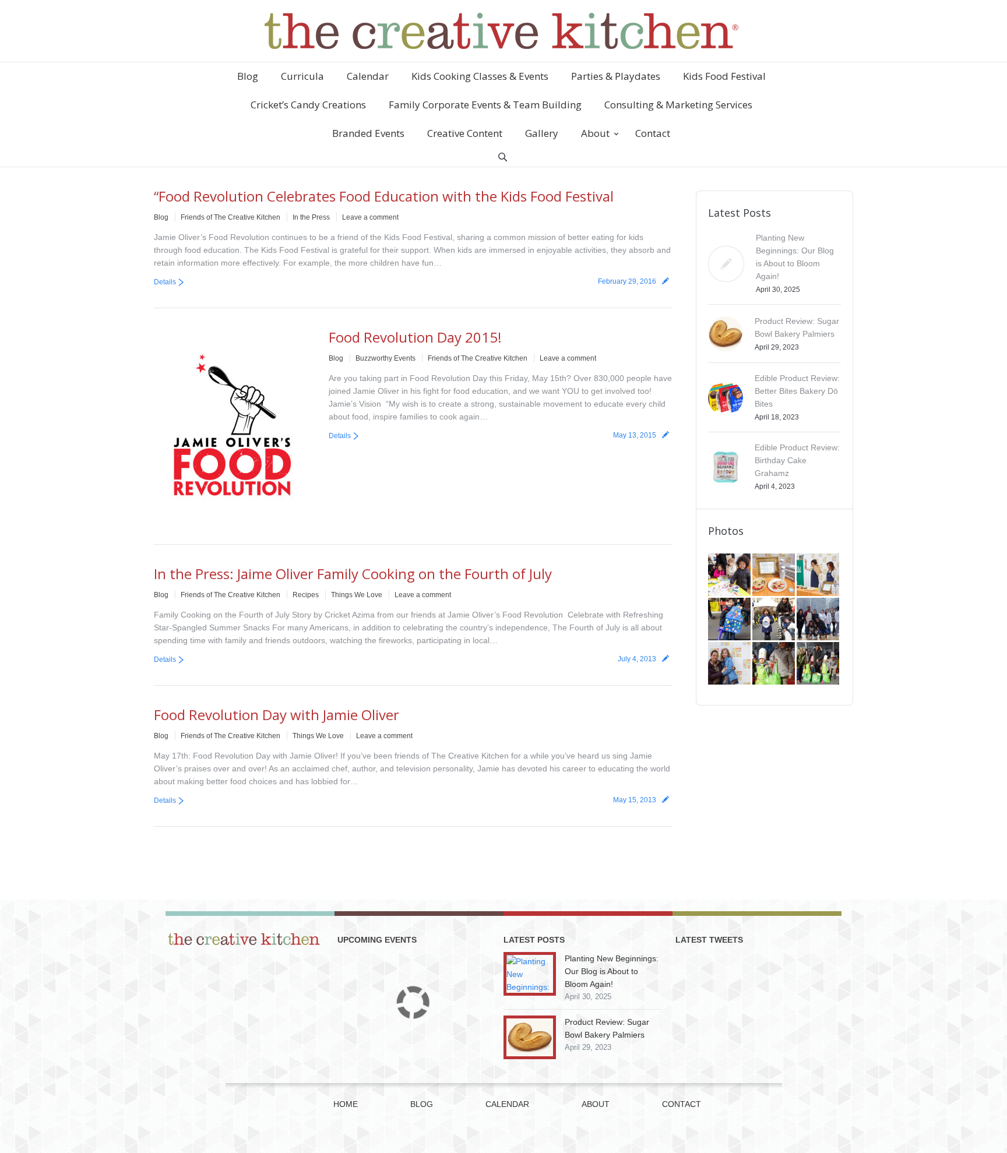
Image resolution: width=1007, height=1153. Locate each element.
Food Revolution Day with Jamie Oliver (276, 714)
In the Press (311, 217)
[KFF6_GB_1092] (819, 620)
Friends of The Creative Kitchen (230, 217)
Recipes (306, 595)
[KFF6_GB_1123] (730, 620)
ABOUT (596, 1104)
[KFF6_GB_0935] (819, 664)
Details (165, 282)
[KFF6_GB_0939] (774, 664)
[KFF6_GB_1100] (774, 620)
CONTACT (681, 1104)
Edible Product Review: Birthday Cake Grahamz (797, 460)
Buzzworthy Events (385, 358)
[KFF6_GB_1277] (774, 575)
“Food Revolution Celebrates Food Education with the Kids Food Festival (384, 196)
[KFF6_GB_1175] (819, 575)
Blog (161, 217)
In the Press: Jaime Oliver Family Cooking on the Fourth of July (353, 573)
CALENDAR (507, 1104)
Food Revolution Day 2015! (415, 337)
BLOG (421, 1104)
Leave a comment (370, 217)
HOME (345, 1104)
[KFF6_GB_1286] (730, 575)
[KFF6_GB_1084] (730, 664)
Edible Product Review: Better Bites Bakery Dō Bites (797, 390)
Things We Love (356, 595)
